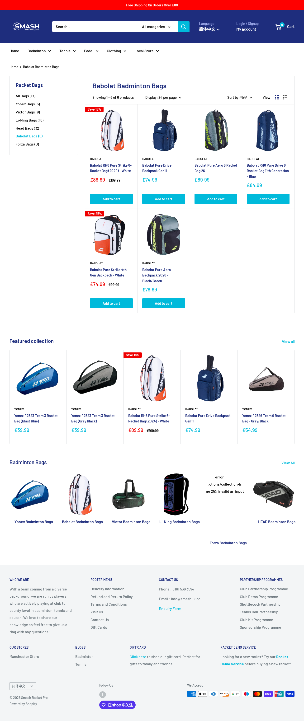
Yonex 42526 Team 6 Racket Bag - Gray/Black (264, 418)
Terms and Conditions (108, 604)
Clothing (114, 50)
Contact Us (99, 619)
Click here (138, 656)
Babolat (96, 159)
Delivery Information (107, 588)
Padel (88, 50)
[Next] (294, 397)
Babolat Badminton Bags (41, 67)
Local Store (144, 50)
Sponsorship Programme (260, 627)
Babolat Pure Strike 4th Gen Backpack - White (108, 272)
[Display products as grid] (277, 97)
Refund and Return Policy (111, 596)
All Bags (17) (25, 96)
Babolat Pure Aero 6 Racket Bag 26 (216, 168)
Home (14, 50)
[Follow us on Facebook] (102, 694)
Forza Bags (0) (27, 144)
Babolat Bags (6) (29, 136)
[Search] (184, 26)
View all (288, 341)
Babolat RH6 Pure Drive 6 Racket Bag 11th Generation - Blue (268, 170)
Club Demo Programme (259, 596)
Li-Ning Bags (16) (29, 120)
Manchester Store (24, 656)
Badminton (37, 50)
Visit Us (96, 611)
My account (246, 29)
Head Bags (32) (28, 128)
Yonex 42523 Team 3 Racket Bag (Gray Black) (93, 418)
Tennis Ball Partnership (259, 611)
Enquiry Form (170, 608)
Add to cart (111, 199)
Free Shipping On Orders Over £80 (152, 5)
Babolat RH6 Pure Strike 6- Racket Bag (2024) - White (111, 168)
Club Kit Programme (256, 619)
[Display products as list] (285, 97)
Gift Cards (98, 627)
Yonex (19, 409)
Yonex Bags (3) (28, 104)
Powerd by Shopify (23, 704)
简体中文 (18, 686)
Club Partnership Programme (264, 588)
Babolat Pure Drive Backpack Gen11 (156, 168)
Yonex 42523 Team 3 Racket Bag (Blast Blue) (36, 418)
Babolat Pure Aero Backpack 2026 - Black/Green (156, 275)
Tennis (65, 50)
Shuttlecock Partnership (260, 604)
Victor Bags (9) (28, 112)
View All (288, 462)
